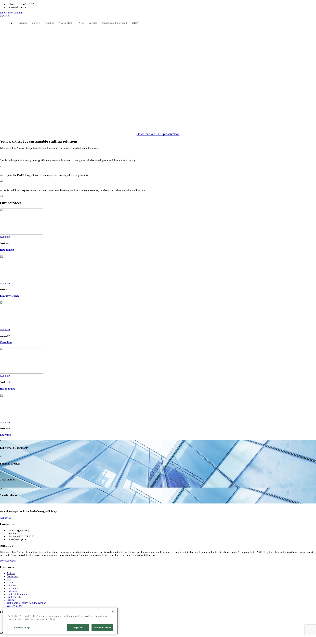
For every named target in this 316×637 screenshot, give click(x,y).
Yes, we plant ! (14, 605)
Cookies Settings (22, 627)
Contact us (5, 517)
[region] (60, 621)
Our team (11, 585)
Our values (12, 588)
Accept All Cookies (102, 627)
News (10, 582)
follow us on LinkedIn (11, 12)
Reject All (77, 627)
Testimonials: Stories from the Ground (26, 602)
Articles (11, 573)
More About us (8, 560)
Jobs (9, 579)
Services (11, 600)
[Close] (112, 611)
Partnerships (13, 591)
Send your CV (14, 597)
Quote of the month (17, 594)
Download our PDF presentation (158, 134)
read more (5, 236)
